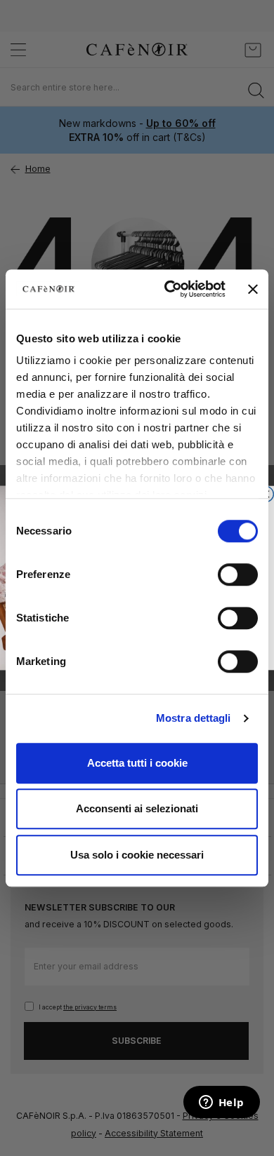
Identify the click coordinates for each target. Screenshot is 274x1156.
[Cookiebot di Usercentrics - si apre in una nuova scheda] (169, 289)
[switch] (238, 576)
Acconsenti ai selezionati (137, 808)
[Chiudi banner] (253, 289)
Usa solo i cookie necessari (137, 855)
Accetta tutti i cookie (137, 763)
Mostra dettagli (193, 718)
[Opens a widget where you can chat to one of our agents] (221, 1103)
